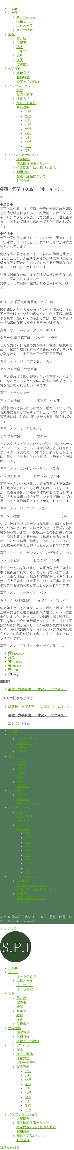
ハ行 (28, 133)
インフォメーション (23, 154)
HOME (13, 8)
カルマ (21, 51)
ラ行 (28, 146)
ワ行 (28, 150)
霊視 (11, 34)
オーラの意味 (26, 17)
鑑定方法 (23, 73)
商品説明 (23, 107)
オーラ (13, 12)
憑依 (19, 47)
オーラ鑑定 (24, 30)
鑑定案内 (14, 68)
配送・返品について (31, 176)
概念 (19, 90)
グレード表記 (26, 103)
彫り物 (5, 681)
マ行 (28, 137)
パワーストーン (19, 86)
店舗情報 (23, 159)
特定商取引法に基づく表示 (36, 167)
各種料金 (23, 77)
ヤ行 (28, 142)
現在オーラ (24, 25)
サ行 (28, 120)
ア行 (28, 111)
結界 (19, 55)
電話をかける (10, 1147)
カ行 (28, 116)
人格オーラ (24, 21)
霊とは (21, 38)
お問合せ (23, 180)
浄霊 (19, 60)
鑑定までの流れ (27, 81)
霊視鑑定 (23, 64)
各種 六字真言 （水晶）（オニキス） (37, 715)
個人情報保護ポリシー (32, 163)
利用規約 (23, 172)
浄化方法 (23, 98)
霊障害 (21, 42)
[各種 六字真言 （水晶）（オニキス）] (39, 706)
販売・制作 (24, 94)
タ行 (28, 124)
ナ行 (28, 129)
